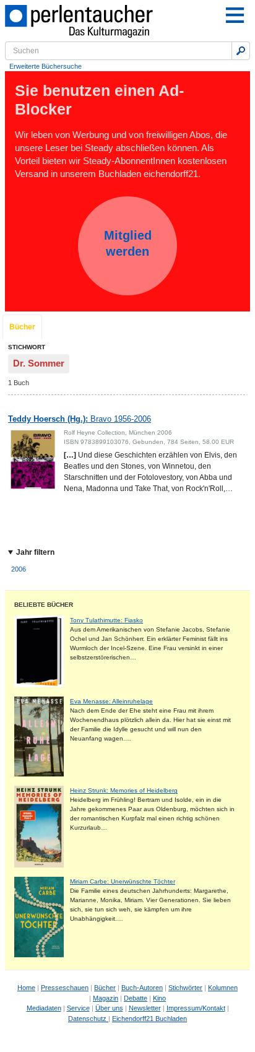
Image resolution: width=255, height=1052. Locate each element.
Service (78, 1008)
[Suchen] (240, 50)
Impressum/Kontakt (195, 1008)
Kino (159, 998)
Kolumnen (223, 987)
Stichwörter (185, 987)
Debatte (135, 998)
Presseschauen (65, 987)
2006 (18, 569)
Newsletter (145, 1008)
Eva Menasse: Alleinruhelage (111, 701)
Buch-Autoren (142, 987)
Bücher (22, 327)
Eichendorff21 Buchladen (149, 1018)
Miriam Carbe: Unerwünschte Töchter (122, 881)
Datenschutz (88, 1018)
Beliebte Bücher (43, 604)
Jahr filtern (35, 552)
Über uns (109, 1008)
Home (26, 987)
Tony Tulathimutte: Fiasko (106, 620)
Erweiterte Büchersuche (45, 66)
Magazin (105, 998)
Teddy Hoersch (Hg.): (79, 419)
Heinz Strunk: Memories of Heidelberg (124, 790)
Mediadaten (44, 1008)
